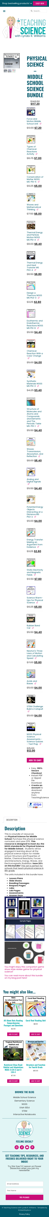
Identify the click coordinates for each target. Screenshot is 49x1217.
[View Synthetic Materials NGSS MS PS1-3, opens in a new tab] (38, 386)
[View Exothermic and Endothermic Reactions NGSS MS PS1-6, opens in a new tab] (38, 328)
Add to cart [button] (13, 1034)
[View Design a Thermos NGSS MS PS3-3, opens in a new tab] (38, 297)
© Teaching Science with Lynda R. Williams (19, 1208)
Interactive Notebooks (24, 1114)
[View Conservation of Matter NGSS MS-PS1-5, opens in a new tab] (38, 182)
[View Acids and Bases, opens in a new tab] (35, 683)
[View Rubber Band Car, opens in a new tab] (33, 628)
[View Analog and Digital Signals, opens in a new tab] (28, 484)
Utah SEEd (24, 1107)
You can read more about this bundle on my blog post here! (24, 976)
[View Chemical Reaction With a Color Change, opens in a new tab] (28, 358)
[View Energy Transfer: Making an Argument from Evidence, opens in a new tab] (38, 547)
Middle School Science (24, 1097)
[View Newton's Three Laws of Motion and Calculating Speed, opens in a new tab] (35, 658)
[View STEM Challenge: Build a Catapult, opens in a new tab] (28, 711)
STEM (24, 1111)
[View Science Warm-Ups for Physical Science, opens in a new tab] (37, 602)
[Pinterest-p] (32, 1147)
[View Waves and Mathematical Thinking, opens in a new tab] (37, 209)
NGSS (24, 1104)
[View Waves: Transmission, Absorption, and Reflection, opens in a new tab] (39, 456)
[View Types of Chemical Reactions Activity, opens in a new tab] (36, 154)
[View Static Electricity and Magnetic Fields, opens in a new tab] (35, 575)
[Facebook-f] (22, 1147)
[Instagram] (17, 1147)
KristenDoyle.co (24, 1210)
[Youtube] (27, 1147)
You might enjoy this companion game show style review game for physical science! (24, 969)
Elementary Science (25, 1100)
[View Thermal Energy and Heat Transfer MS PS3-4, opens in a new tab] (35, 270)
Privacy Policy (24, 1214)
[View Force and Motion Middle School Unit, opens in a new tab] (40, 123)
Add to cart (35, 760)
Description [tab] (12, 819)
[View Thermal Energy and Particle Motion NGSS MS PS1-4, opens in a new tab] (38, 240)
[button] (4, 11)
